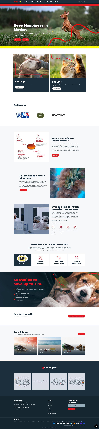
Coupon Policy (43, 421)
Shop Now (55, 155)
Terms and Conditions (18, 421)
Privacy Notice (27, 421)
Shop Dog (17, 39)
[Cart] (84, 1)
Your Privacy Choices (75, 421)
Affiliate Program (52, 413)
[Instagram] (18, 419)
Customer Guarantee (51, 421)
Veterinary (33, 1)
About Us (46, 1)
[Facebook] (14, 419)
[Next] (52, 44)
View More (81, 334)
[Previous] (46, 44)
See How (56, 4)
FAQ (51, 1)
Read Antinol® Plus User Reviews (77, 316)
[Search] (78, 1)
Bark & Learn (40, 1)
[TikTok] (16, 419)
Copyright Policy (35, 421)
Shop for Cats (57, 88)
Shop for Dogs (20, 87)
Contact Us (56, 1)
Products (26, 1)
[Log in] (81, 1)
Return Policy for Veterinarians (63, 421)
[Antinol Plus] (17, 2)
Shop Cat (26, 39)
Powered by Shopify (67, 425)
